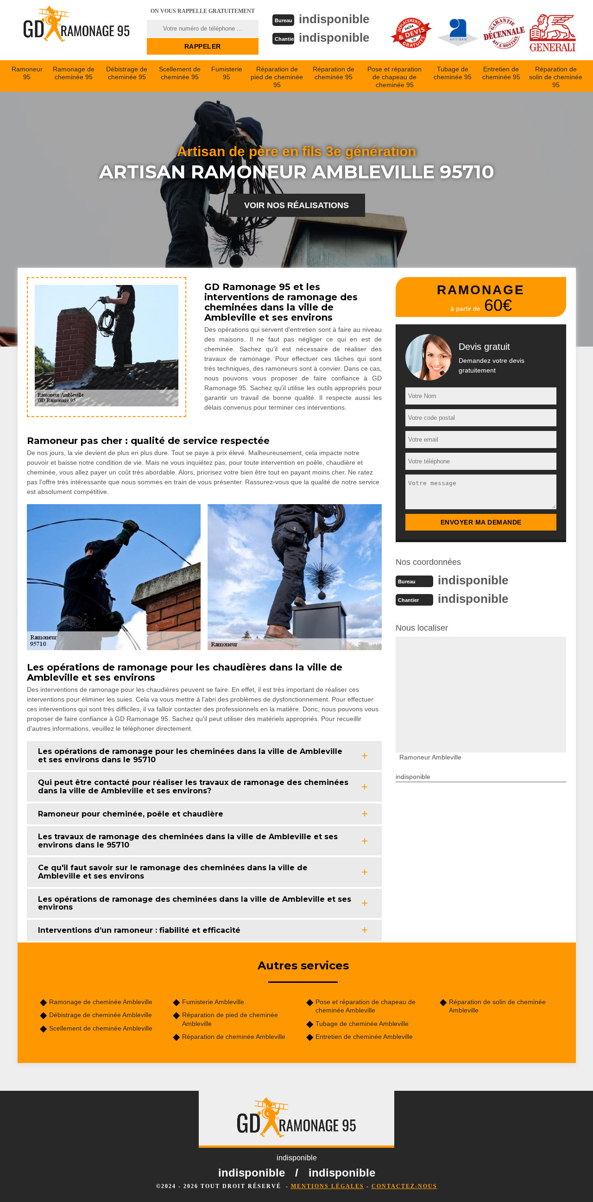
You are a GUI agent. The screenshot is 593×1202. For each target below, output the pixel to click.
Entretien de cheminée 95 (501, 73)
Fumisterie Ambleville (213, 1002)
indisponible (334, 19)
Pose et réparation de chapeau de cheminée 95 (394, 77)
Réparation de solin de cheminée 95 (555, 77)
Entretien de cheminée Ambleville (364, 1036)
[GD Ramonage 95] (76, 30)
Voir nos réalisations (296, 205)
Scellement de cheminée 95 (180, 73)
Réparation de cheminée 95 (333, 73)
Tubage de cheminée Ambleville (362, 1023)
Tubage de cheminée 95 (453, 73)
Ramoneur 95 (27, 73)
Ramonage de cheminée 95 (74, 73)
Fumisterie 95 (226, 73)
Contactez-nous (404, 1186)
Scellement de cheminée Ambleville (100, 1028)
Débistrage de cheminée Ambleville (100, 1015)
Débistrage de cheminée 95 (126, 73)
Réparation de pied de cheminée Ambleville (230, 1019)
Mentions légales (327, 1186)
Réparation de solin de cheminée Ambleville (497, 1006)
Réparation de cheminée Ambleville (233, 1036)
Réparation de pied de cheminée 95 (277, 77)
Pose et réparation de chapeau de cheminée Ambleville (365, 1006)
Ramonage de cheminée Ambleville (100, 1002)
